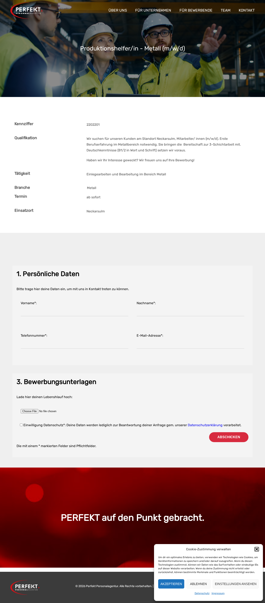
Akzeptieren (171, 584)
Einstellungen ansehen (236, 584)
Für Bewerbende (195, 10)
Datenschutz (202, 593)
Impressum (218, 593)
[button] (257, 549)
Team (225, 10)
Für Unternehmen (153, 10)
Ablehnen (198, 584)
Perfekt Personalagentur (26, 10)
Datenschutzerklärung (205, 425)
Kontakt (247, 10)
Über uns (117, 10)
